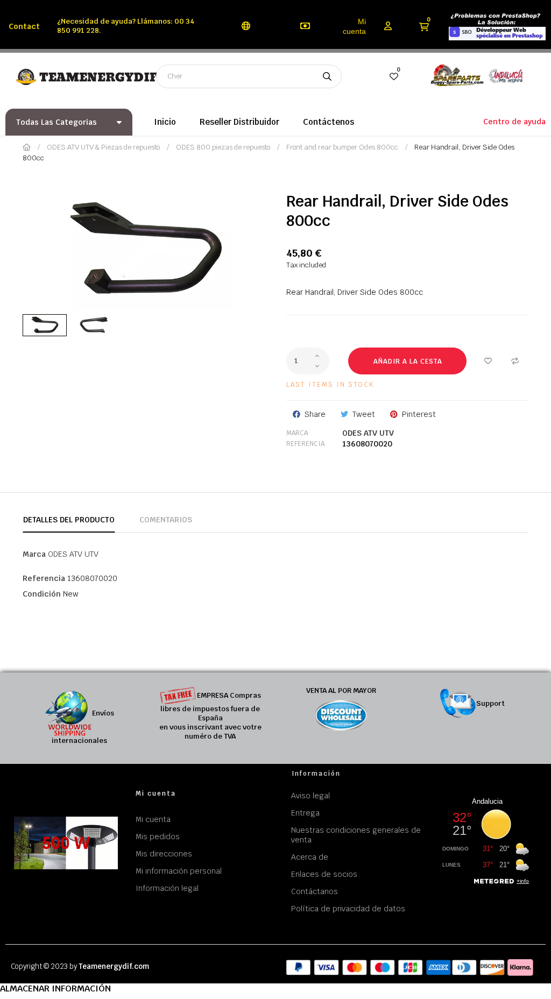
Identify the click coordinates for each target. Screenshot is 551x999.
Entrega (305, 813)
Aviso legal (310, 795)
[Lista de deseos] (488, 361)
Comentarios (165, 520)
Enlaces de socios (324, 874)
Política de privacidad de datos (348, 908)
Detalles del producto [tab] (69, 520)
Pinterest (419, 414)
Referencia (305, 444)
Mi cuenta (354, 26)
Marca (297, 433)
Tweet (363, 414)
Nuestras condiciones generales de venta (356, 835)
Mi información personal (179, 871)
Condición (42, 594)
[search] (327, 76)
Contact (24, 26)
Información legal (167, 888)
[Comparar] (514, 361)
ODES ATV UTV (368, 433)
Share (315, 414)
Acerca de (309, 857)
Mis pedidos (158, 836)
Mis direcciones (164, 854)
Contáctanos (314, 891)
